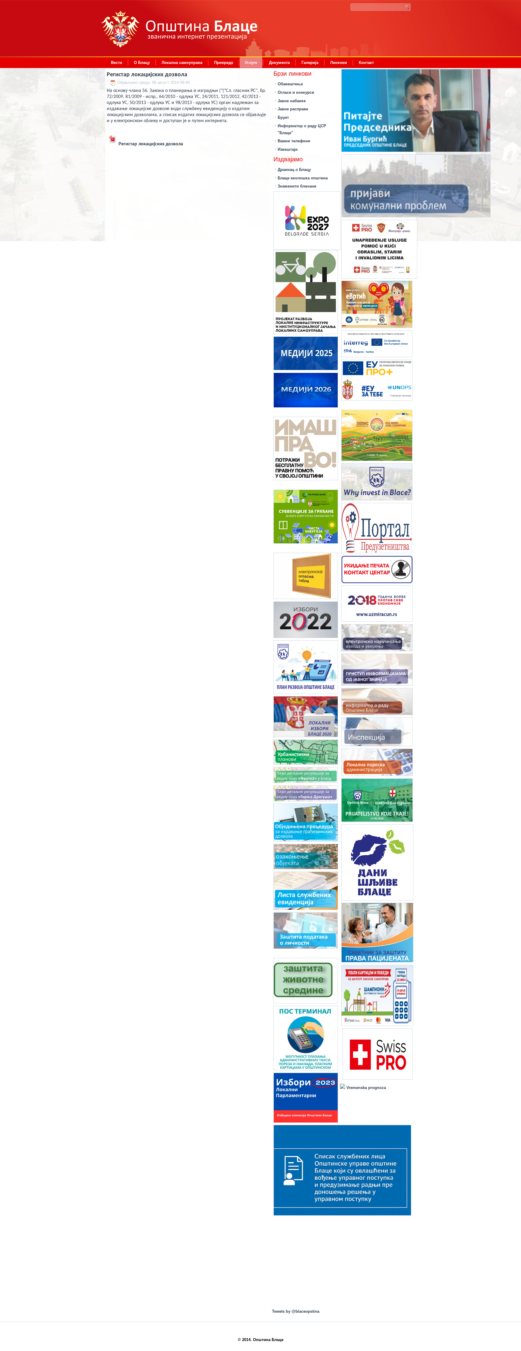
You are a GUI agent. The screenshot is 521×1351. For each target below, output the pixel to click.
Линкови (338, 62)
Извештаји (288, 149)
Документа (279, 62)
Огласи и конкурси (296, 92)
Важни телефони (294, 141)
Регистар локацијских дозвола (147, 75)
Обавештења (290, 84)
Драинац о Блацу (294, 169)
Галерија (310, 62)
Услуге (251, 62)
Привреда (223, 62)
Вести (116, 62)
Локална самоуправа (182, 62)
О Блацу (142, 62)
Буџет (283, 117)
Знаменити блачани (297, 186)
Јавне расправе (293, 109)
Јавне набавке (292, 101)
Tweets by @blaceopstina (295, 1311)
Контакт (366, 62)
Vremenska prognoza (365, 1087)
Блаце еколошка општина (303, 178)
